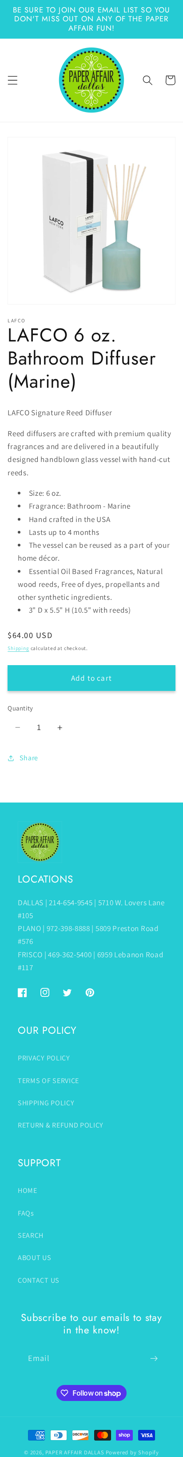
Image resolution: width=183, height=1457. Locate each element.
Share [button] (29, 758)
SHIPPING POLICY (46, 1103)
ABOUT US (35, 1257)
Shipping (18, 648)
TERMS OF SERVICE (48, 1080)
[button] (12, 80)
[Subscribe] (154, 1358)
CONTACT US (39, 1280)
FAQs (26, 1213)
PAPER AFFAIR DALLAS (74, 1452)
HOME (27, 1190)
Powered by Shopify (132, 1452)
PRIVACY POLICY (44, 1058)
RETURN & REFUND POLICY (60, 1125)
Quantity (20, 708)
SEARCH (31, 1235)
